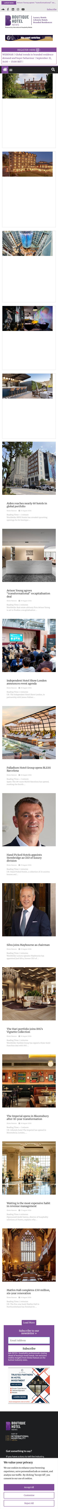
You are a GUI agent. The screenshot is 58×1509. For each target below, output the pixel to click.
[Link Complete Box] (29, 484)
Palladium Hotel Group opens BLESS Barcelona (37, 3)
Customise (29, 1495)
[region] (29, 1483)
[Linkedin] (13, 9)
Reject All (29, 1503)
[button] (10, 69)
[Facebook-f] (8, 9)
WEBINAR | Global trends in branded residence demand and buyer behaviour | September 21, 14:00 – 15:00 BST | (27, 58)
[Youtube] (23, 9)
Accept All (29, 1487)
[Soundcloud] (2, 9)
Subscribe (52, 9)
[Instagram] (18, 9)
